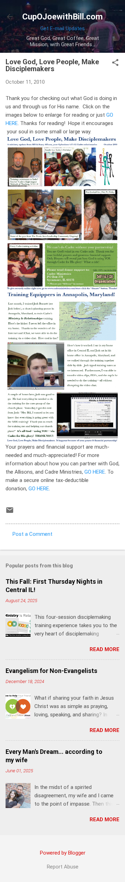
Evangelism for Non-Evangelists (51, 670)
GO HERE (94, 472)
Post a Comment (32, 534)
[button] (115, 63)
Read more (104, 649)
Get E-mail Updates (62, 28)
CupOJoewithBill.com (62, 17)
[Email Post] (10, 512)
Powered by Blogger (62, 853)
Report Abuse (62, 867)
